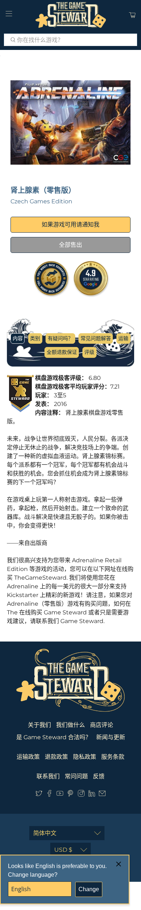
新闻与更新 (110, 737)
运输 (123, 338)
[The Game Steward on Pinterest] (70, 794)
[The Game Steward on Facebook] (49, 794)
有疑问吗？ (60, 338)
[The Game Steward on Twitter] (38, 794)
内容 (18, 338)
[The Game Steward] (70, 15)
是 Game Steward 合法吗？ (53, 737)
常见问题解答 (96, 338)
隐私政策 (84, 756)
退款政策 (56, 756)
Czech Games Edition (41, 201)
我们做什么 (70, 724)
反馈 (98, 776)
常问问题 (76, 776)
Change (88, 889)
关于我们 (39, 724)
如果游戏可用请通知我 (70, 224)
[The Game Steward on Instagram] (81, 794)
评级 (89, 352)
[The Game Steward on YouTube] (59, 794)
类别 (35, 338)
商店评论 (101, 724)
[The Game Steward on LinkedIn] (91, 794)
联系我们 (48, 776)
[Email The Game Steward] (102, 794)
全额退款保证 (62, 352)
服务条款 (112, 756)
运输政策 (28, 756)
